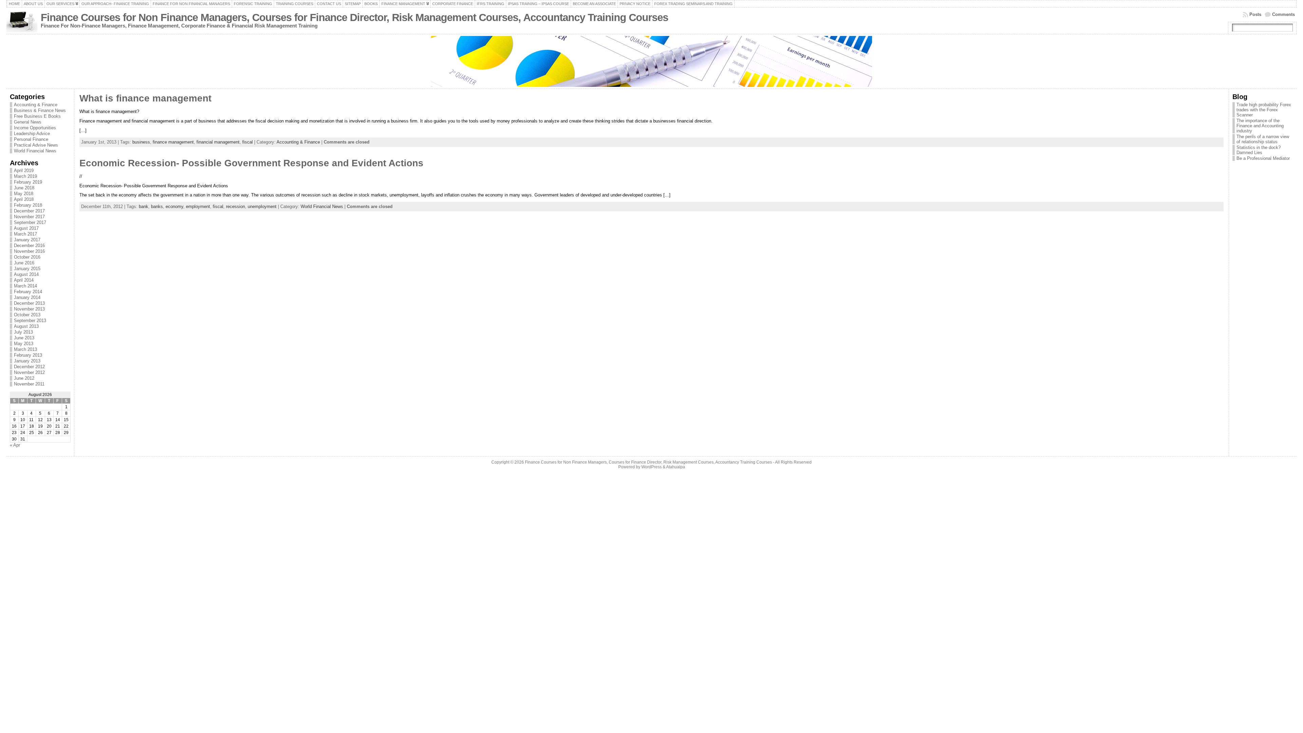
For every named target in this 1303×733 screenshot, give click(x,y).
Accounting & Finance (35, 104)
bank (143, 206)
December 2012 (29, 366)
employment (198, 206)
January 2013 (27, 360)
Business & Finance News (40, 110)
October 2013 (27, 314)
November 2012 (29, 372)
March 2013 (25, 349)
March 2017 (25, 234)
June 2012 (24, 378)
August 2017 (26, 228)
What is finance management (145, 98)
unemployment (262, 206)
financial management (218, 142)
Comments (1283, 14)
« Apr (15, 445)
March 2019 (25, 176)
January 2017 (27, 239)
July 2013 (23, 332)
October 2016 (27, 257)
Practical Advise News (36, 145)
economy (174, 206)
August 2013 (26, 326)
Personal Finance (31, 139)
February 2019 (28, 182)
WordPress (651, 467)
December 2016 (29, 245)
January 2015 (27, 268)
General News (27, 122)
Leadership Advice (32, 133)
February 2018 (28, 205)
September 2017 (30, 222)
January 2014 (27, 297)
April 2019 (24, 170)
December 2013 (29, 303)
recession (235, 206)
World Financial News (35, 150)
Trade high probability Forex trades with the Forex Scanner (1263, 109)
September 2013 (30, 320)
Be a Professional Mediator (1263, 158)
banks (157, 206)
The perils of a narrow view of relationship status (1262, 139)
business (141, 142)
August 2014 (26, 274)
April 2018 (24, 199)
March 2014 (25, 285)
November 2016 (29, 251)
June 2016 (24, 262)
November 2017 (29, 216)
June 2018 (24, 187)
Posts (1255, 14)
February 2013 (28, 355)
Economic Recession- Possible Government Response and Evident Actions (251, 163)
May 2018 (23, 193)
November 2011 (29, 384)
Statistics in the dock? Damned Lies (1258, 150)
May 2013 (23, 343)
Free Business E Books (37, 116)
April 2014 (24, 280)
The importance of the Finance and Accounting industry (1260, 125)
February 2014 (28, 291)
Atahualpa (675, 467)
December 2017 (29, 210)
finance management (173, 142)
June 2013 (24, 337)
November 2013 (29, 309)
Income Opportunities (35, 127)
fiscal (247, 142)
